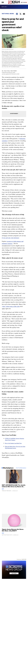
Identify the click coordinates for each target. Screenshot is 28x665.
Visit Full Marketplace (21, 467)
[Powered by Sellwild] (24, 559)
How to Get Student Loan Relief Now (13, 443)
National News (8, 13)
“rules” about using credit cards (11, 306)
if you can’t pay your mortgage (10, 238)
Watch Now (23, 2)
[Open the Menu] (2, 2)
